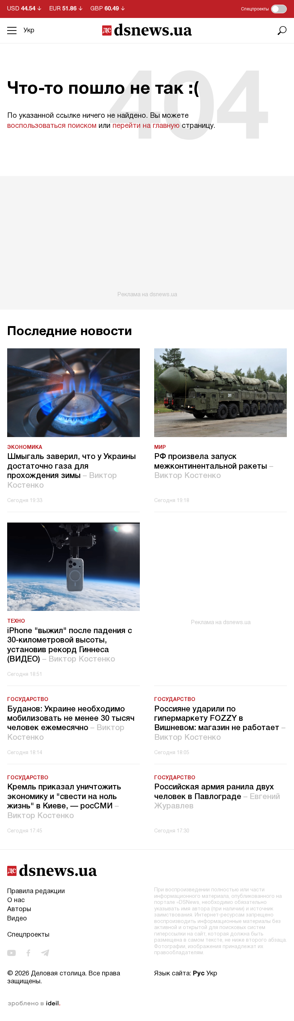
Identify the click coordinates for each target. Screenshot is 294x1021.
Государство (27, 699)
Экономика (24, 447)
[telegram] (45, 953)
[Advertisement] (147, 237)
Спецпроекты (28, 935)
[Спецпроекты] (279, 9)
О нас (16, 900)
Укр (29, 31)
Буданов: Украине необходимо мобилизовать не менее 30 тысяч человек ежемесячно (70, 723)
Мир (160, 447)
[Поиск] (282, 30)
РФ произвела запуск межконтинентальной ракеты (213, 466)
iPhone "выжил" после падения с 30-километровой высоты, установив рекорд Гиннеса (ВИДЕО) (69, 645)
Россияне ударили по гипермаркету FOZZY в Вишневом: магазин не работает (219, 723)
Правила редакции (36, 891)
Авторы (19, 909)
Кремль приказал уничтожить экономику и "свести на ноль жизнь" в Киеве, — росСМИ (64, 801)
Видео (17, 919)
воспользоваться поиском (51, 126)
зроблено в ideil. (34, 1004)
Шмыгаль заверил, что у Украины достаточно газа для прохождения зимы (71, 471)
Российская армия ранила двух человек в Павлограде (217, 797)
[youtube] (11, 953)
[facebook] (28, 953)
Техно (16, 621)
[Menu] (11, 30)
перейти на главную (146, 126)
